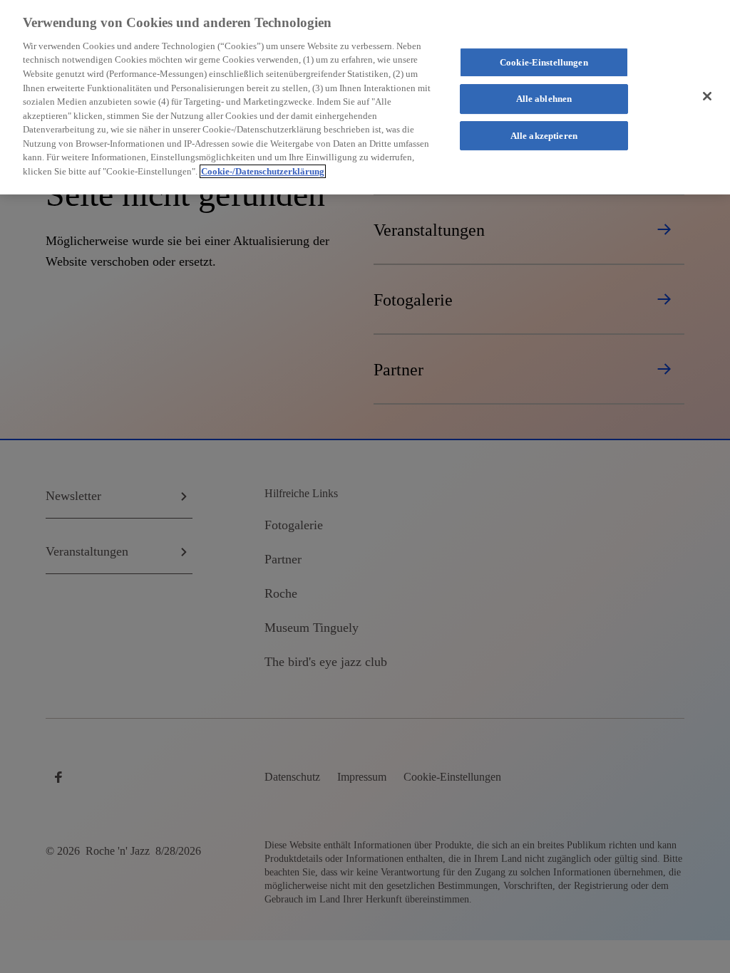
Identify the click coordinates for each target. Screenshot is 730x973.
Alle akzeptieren (543, 135)
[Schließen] (707, 96)
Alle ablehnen (544, 98)
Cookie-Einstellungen (544, 62)
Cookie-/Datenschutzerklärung (262, 171)
